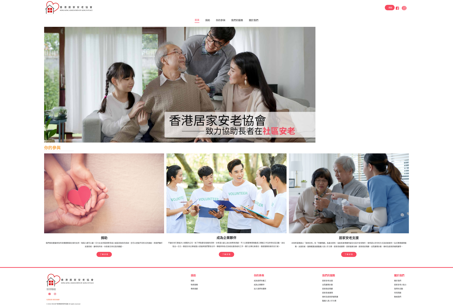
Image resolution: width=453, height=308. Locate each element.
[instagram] (404, 8)
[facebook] (397, 8)
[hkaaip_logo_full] (68, 2)
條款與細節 (56, 300)
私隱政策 (49, 300)
